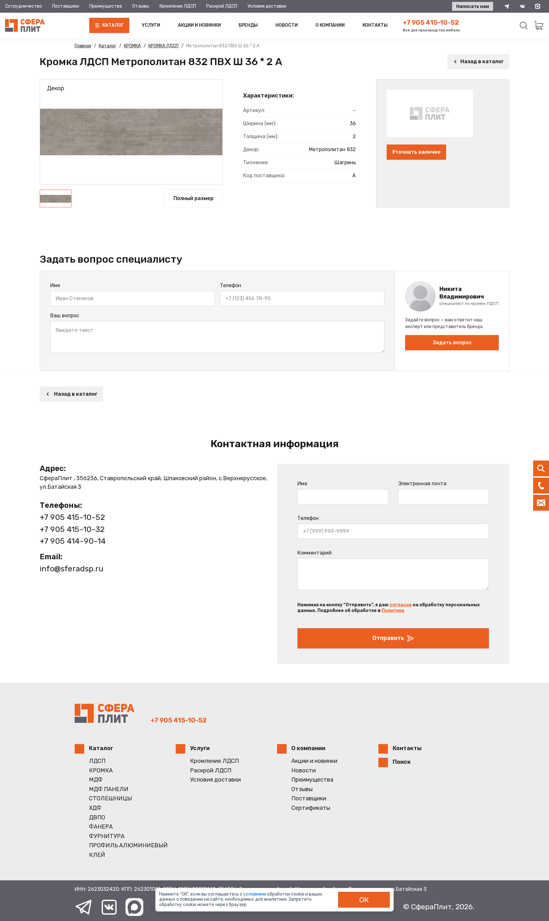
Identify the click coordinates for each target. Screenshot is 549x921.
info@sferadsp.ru (71, 568)
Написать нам (472, 6)
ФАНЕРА (101, 827)
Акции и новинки (199, 25)
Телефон (230, 285)
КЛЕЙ (97, 855)
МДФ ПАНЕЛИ (108, 789)
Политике (393, 610)
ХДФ (95, 808)
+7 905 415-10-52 (431, 22)
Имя (55, 285)
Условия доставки (266, 6)
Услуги (151, 25)
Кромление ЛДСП (177, 6)
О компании (330, 25)
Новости (286, 25)
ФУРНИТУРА (107, 836)
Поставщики (65, 6)
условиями (255, 894)
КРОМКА (101, 770)
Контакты (375, 25)
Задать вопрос (452, 342)
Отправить (388, 638)
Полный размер (193, 198)
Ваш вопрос (64, 316)
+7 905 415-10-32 (72, 529)
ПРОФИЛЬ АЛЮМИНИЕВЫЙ (128, 845)
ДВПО (97, 817)
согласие (401, 605)
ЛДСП (97, 761)
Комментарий (314, 553)
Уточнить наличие (416, 152)
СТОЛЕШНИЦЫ (110, 798)
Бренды (248, 25)
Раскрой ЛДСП (221, 6)
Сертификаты (310, 808)
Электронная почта (422, 484)
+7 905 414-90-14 (73, 541)
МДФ (96, 779)
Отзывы (140, 6)
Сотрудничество (23, 6)
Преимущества (105, 6)
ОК (364, 899)
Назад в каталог (482, 61)
